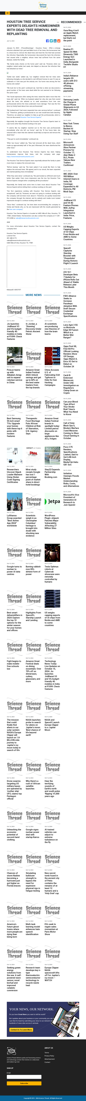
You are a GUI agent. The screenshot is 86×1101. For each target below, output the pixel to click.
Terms (47, 1053)
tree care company (15, 209)
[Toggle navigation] (7, 13)
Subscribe (24, 1083)
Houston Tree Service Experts (31, 117)
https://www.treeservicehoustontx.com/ (20, 157)
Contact (47, 1062)
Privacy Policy (49, 1056)
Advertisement (50, 1059)
